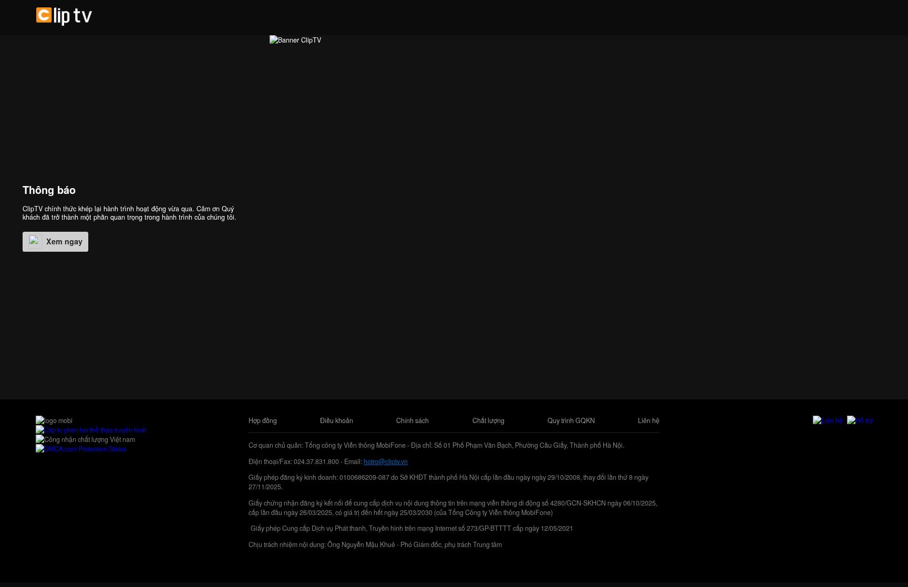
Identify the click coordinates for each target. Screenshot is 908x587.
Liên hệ (648, 420)
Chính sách (412, 420)
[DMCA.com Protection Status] (81, 449)
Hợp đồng (263, 420)
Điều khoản (336, 420)
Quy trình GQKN (571, 420)
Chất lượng (488, 420)
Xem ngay (64, 241)
